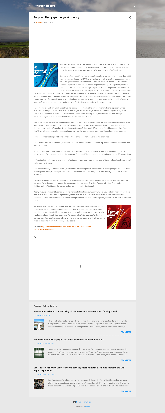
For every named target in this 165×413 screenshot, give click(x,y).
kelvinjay (87, 406)
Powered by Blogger (84, 402)
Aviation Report (45, 5)
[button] (130, 18)
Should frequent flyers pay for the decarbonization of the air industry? (69, 339)
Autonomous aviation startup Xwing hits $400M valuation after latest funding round (75, 311)
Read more (126, 332)
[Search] (134, 6)
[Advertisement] (82, 43)
